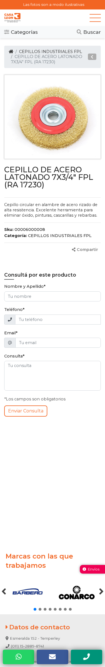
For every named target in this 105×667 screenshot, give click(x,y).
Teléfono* (14, 309)
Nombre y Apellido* (25, 286)
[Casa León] (47, 18)
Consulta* (14, 356)
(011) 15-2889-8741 (27, 646)
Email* (11, 332)
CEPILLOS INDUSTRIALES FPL (50, 51)
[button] (92, 57)
